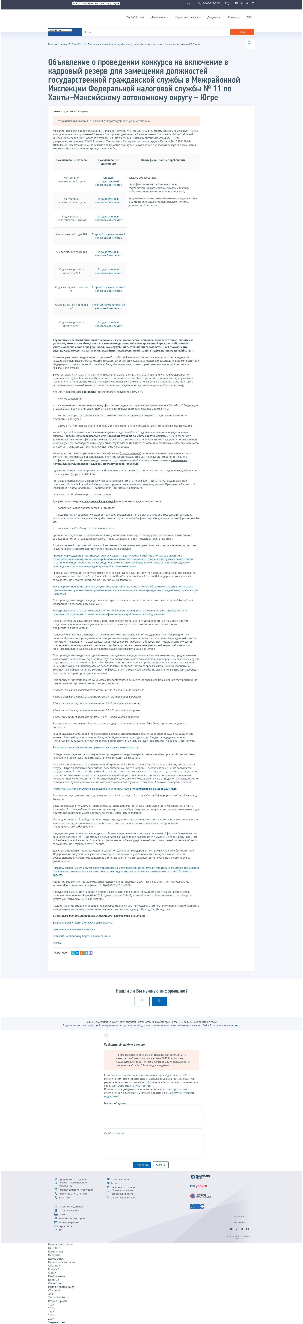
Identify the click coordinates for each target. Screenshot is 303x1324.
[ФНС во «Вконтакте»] (236, 3)
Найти (242, 32)
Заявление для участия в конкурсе (74, 929)
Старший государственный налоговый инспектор (108, 181)
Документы (214, 17)
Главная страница (58, 44)
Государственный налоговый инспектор (108, 200)
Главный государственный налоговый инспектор (108, 306)
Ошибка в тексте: (114, 1133)
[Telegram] (86, 953)
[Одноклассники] (82, 953)
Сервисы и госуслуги (187, 17)
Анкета (57, 942)
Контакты (234, 17)
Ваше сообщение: (115, 1103)
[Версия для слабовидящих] (190, 3)
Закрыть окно (56, 1322)
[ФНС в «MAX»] (252, 3)
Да (159, 1000)
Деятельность (159, 17)
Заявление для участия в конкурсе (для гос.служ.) (83, 922)
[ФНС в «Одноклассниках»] (241, 3)
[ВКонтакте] (77, 953)
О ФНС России (135, 17)
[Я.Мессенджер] (73, 953)
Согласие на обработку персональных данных (81, 936)
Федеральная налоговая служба (107, 44)
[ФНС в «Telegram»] (247, 3)
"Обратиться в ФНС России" (134, 1085)
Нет (142, 1000)
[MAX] (90, 953)
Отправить (142, 1165)
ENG (249, 17)
